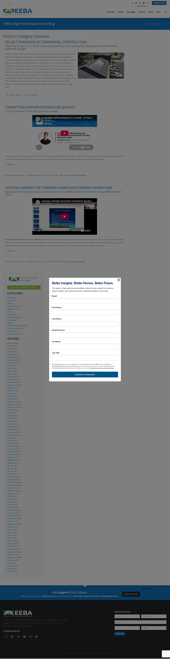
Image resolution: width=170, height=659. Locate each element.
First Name (56, 307)
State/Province (58, 330)
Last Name (56, 319)
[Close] (118, 279)
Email (54, 296)
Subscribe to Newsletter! (85, 374)
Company (56, 341)
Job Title (55, 353)
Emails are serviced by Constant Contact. (102, 368)
